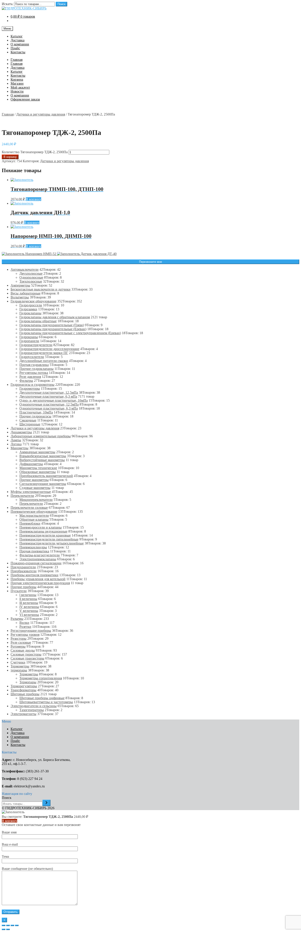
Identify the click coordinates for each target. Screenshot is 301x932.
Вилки (24, 622)
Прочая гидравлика (34, 365)
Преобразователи (24, 571)
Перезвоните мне (150, 261)
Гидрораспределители (35, 345)
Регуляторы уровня (25, 634)
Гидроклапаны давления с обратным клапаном (54, 317)
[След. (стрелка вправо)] (8, 929)
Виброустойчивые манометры (42, 460)
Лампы (16, 440)
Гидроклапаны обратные (38, 321)
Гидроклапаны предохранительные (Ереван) (52, 329)
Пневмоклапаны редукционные (43, 531)
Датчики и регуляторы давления (40, 114)
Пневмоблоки (29, 523)
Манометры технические (38, 468)
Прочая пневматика (34, 551)
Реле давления (30, 376)
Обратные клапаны (33, 519)
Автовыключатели (25, 269)
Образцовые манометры (37, 472)
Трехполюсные (30, 281)
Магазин (17, 83)
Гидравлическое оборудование (33, 301)
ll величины (28, 599)
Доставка (17, 40)
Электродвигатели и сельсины (34, 706)
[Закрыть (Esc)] (3, 925)
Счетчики (18, 662)
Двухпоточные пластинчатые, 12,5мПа (48, 392)
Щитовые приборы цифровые (42, 698)
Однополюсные (31, 277)
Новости (17, 91)
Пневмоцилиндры (33, 547)
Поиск (61, 4)
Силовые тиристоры (26, 654)
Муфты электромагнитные (31, 492)
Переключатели (22, 496)
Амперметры (20, 285)
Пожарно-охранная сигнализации (36, 563)
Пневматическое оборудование (34, 511)
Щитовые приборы (25, 694)
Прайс (15, 48)
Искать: (7, 4)
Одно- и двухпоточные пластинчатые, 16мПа (53, 400)
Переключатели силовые (29, 507)
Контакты (18, 52)
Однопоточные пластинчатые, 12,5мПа (49, 404)
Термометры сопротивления (40, 678)
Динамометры (21, 432)
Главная (16, 60)
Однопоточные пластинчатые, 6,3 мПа (48, 408)
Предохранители (23, 567)
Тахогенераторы (31, 710)
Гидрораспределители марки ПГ (43, 353)
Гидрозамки (28, 309)
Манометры (19, 448)
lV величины (29, 607)
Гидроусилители (31, 357)
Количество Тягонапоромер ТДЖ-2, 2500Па (35, 152)
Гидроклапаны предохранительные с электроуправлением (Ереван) (70, 333)
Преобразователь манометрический (46, 476)
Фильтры (26, 380)
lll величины (28, 603)
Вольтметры (20, 297)
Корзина (17, 79)
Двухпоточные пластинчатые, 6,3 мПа (48, 396)
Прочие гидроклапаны (36, 369)
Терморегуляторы (24, 686)
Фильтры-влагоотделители (39, 555)
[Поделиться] (8, 925)
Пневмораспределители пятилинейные (48, 539)
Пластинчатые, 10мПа (36, 412)
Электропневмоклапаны (37, 559)
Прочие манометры (34, 480)
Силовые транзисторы (27, 658)
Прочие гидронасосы (35, 416)
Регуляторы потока (33, 373)
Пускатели (19, 591)
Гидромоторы (29, 388)
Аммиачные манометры (37, 452)
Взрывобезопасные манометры (42, 456)
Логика (16, 444)
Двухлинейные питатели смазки (43, 361)
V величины (28, 611)
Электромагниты (23, 714)
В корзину (10, 156)
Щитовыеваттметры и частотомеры (46, 702)
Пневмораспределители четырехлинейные (51, 543)
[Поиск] (46, 803)
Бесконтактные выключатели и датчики (41, 289)
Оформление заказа (25, 99)
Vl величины (29, 615)
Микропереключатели (36, 499)
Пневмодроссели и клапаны (40, 527)
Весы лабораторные (26, 293)
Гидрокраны (28, 337)
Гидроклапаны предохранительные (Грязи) (51, 325)
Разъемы (17, 619)
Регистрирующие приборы (31, 630)
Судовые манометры (34, 488)
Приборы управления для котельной (38, 579)
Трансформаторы (23, 690)
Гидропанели (29, 341)
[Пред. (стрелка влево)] (3, 929)
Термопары (27, 682)
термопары (19, 670)
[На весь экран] (12, 925)
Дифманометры (31, 464)
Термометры (20, 666)
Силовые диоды (23, 650)
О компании (20, 44)
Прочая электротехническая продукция (40, 583)
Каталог (17, 36)
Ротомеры (18, 646)
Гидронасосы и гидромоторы (32, 384)
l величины (27, 595)
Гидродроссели (30, 305)
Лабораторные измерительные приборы (41, 436)
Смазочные (27, 420)
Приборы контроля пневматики (34, 575)
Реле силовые (21, 642)
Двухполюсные (31, 273)
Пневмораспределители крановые (45, 535)
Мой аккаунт (20, 87)
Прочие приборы (23, 587)
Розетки (25, 626)
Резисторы (18, 638)
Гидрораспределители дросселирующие (49, 349)
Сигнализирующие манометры (42, 484)
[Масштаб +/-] (17, 925)
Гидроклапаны (30, 313)
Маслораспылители (34, 515)
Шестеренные (29, 424)
